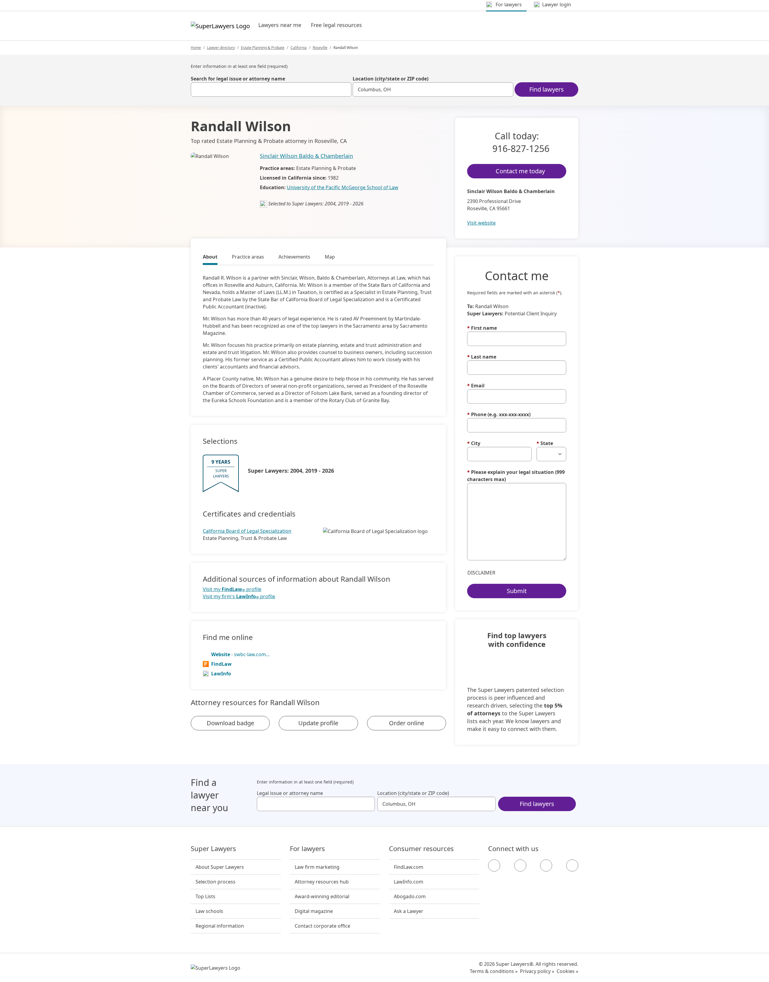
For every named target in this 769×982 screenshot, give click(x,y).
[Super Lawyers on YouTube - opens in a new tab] (546, 865)
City (473, 443)
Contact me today (520, 171)
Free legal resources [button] (336, 25)
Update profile (318, 723)
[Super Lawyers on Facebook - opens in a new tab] (494, 865)
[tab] (210, 257)
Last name (481, 356)
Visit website (481, 223)
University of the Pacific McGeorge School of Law (342, 187)
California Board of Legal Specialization (247, 531)
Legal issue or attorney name (290, 793)
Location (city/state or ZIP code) (390, 78)
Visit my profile (232, 589)
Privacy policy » (537, 971)
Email (476, 385)
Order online (406, 723)
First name (482, 328)
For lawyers (307, 848)
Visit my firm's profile (239, 596)
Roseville (320, 47)
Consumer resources (421, 848)
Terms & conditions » (494, 971)
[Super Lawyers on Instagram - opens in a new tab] (520, 865)
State (544, 443)
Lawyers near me (279, 25)
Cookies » (567, 971)
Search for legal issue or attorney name (238, 78)
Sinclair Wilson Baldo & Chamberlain (306, 155)
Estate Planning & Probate (262, 47)
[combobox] (271, 89)
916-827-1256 (520, 148)
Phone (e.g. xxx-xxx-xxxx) (498, 414)
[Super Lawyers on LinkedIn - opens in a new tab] (572, 865)
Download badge (230, 723)
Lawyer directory (221, 47)
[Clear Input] (344, 89)
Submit (517, 591)
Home (196, 47)
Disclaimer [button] (481, 572)
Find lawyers (546, 89)
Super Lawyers (213, 848)
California (298, 47)
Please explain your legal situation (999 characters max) (516, 476)
